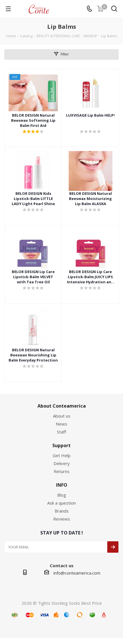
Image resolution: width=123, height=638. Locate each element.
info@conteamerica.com (76, 573)
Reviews (61, 519)
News (61, 424)
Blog (61, 495)
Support (61, 445)
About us (61, 416)
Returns (62, 471)
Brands (62, 511)
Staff (61, 432)
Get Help (62, 455)
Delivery (61, 463)
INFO (61, 485)
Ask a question (61, 503)
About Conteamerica (61, 406)
